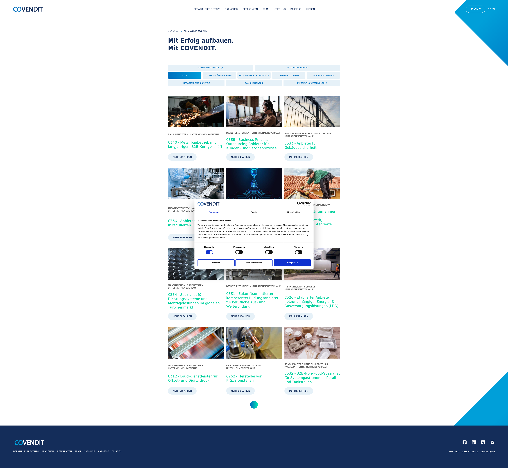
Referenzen (250, 9)
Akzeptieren (292, 263)
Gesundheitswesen (323, 75)
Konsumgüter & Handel (219, 75)
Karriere (295, 9)
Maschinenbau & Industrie (254, 75)
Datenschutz (470, 451)
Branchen (231, 9)
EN (493, 9)
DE (489, 9)
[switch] (239, 252)
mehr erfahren (182, 157)
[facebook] (464, 443)
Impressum (488, 451)
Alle (184, 75)
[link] (196, 128)
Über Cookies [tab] (293, 212)
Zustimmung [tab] (214, 212)
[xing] (483, 443)
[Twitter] (492, 443)
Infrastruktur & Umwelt (196, 83)
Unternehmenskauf (297, 68)
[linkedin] (474, 443)
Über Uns (280, 9)
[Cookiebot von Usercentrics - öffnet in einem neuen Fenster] (299, 204)
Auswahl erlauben (254, 263)
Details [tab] (254, 212)
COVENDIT (174, 30)
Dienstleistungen (289, 75)
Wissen (310, 9)
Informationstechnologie (312, 83)
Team (266, 9)
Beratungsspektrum (207, 9)
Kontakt (475, 9)
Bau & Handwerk (254, 83)
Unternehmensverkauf (210, 68)
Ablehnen (216, 263)
